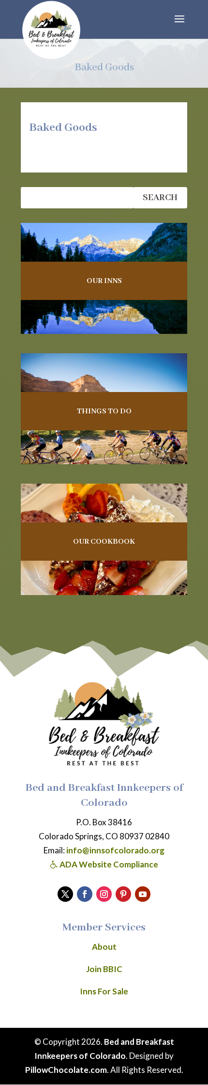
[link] (51, 30)
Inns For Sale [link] (104, 991)
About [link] (104, 947)
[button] (179, 25)
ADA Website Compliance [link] (108, 864)
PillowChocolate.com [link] (66, 1070)
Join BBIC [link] (104, 969)
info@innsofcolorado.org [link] (115, 850)
